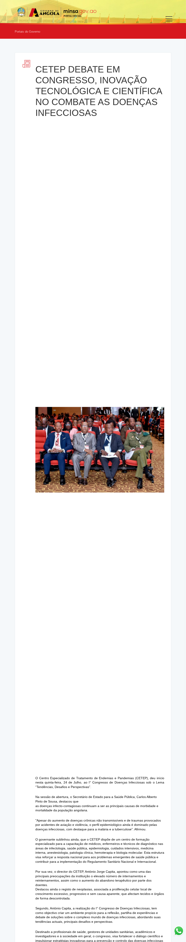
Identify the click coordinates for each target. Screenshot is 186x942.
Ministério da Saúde (57, 12)
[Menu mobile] (169, 22)
